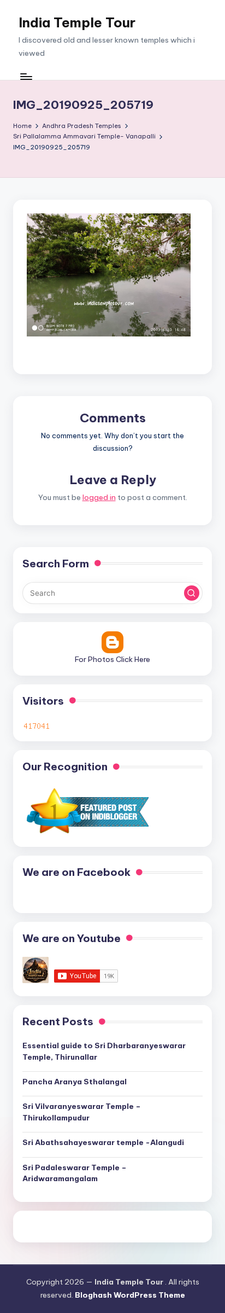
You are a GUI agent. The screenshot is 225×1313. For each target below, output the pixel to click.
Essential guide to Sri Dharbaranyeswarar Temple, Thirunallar (104, 1051)
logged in (99, 497)
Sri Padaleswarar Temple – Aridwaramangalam (74, 1173)
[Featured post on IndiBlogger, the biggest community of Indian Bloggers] (86, 811)
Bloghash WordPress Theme (130, 1295)
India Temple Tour (77, 22)
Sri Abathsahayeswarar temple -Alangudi (103, 1142)
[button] (191, 593)
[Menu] (25, 76)
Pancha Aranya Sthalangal (74, 1082)
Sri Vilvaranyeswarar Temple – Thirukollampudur (81, 1111)
